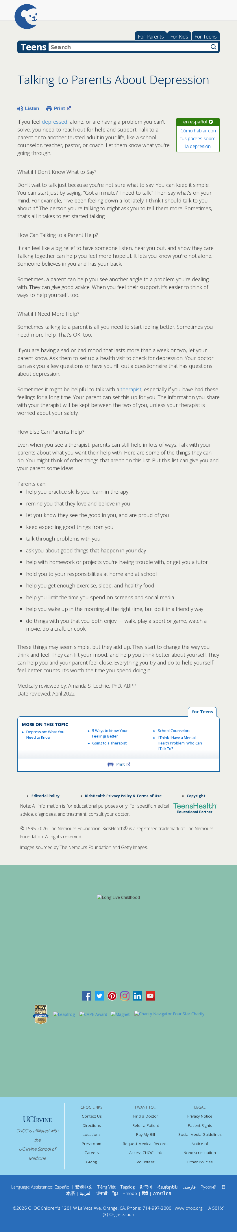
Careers (91, 1152)
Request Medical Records (145, 1143)
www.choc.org (188, 1208)
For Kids (179, 36)
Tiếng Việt (106, 1187)
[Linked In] (137, 995)
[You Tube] (150, 995)
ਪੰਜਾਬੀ (103, 1193)
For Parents (151, 36)
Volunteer (145, 1162)
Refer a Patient (145, 1125)
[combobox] (129, 47)
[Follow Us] (99, 995)
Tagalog (128, 1187)
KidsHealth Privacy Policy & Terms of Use (123, 795)
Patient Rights (200, 1125)
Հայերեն (168, 1187)
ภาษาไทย (162, 1193)
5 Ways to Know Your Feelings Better (110, 733)
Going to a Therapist (109, 743)
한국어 (146, 1187)
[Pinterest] (112, 995)
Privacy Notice (199, 1116)
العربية (86, 1193)
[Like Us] (86, 995)
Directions (91, 1125)
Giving (91, 1162)
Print (59, 108)
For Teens (206, 36)
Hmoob (130, 1193)
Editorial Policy (46, 795)
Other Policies (199, 1162)
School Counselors (174, 730)
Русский (208, 1187)
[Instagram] (125, 995)
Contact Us (91, 1116)
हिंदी (145, 1193)
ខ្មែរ (115, 1193)
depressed (54, 121)
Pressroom (91, 1143)
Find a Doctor (145, 1116)
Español (62, 1187)
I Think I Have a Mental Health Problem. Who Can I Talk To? (180, 743)
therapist (131, 389)
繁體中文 (83, 1187)
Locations (91, 1134)
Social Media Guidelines (199, 1134)
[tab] (202, 712)
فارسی (189, 1187)
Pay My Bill (145, 1134)
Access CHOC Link (145, 1152)
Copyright (196, 795)
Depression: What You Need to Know (45, 734)
